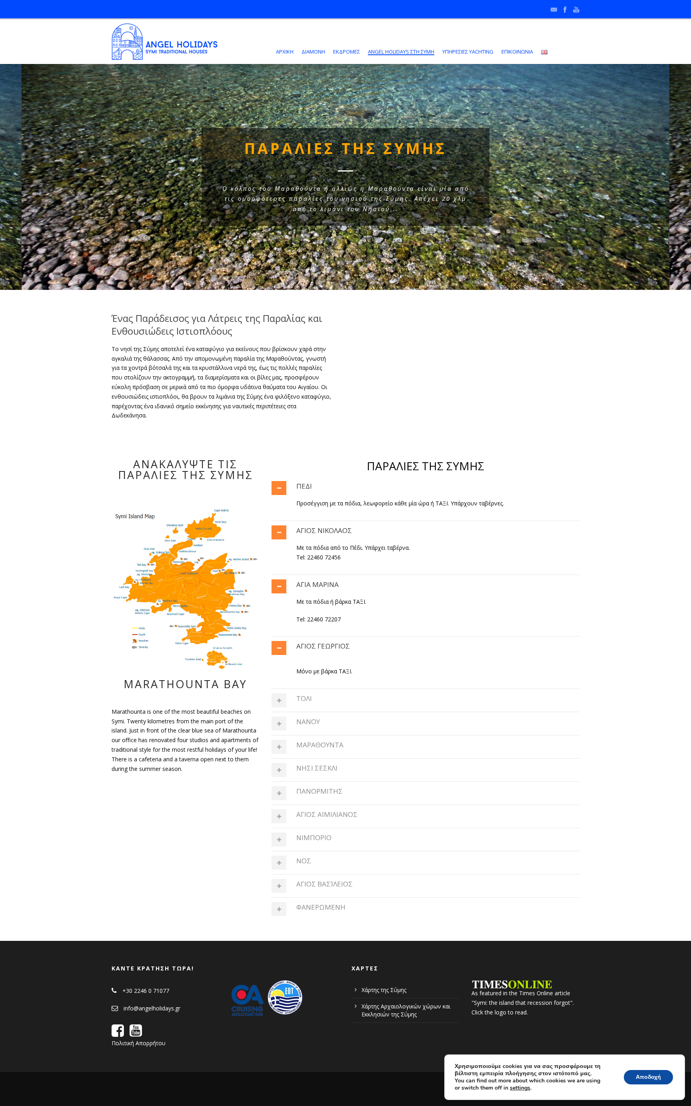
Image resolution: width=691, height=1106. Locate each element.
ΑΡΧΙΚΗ (285, 51)
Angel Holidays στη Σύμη (401, 51)
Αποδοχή (648, 1077)
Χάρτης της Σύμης (383, 990)
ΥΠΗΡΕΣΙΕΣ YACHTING (467, 51)
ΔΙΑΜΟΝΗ (313, 51)
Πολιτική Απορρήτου (139, 1043)
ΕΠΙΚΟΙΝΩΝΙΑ (517, 51)
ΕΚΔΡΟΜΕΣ (346, 51)
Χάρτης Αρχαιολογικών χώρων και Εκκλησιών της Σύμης (405, 1010)
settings (520, 1088)
